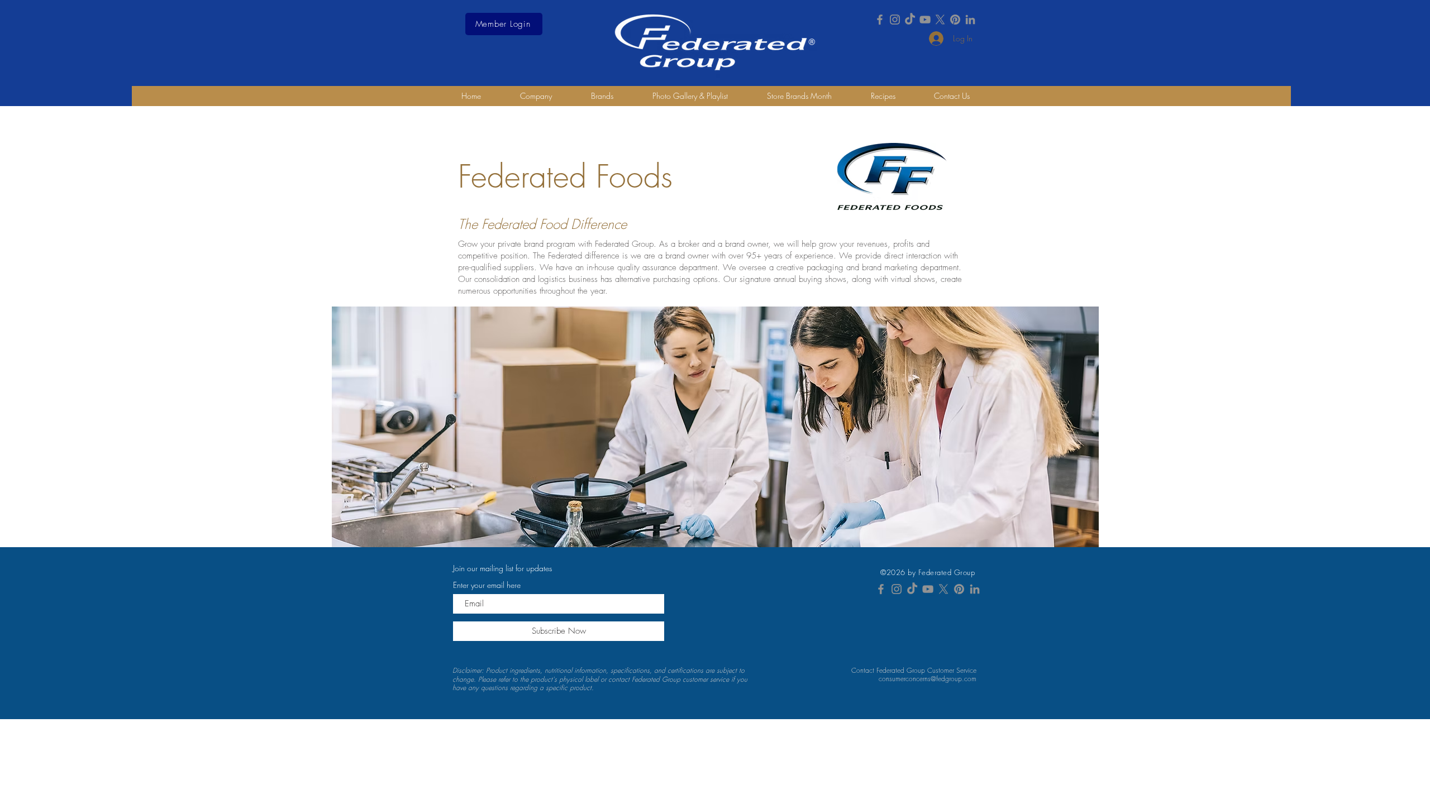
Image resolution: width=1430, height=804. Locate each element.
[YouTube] (925, 19)
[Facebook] (879, 19)
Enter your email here (487, 585)
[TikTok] (910, 19)
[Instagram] (895, 19)
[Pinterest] (955, 19)
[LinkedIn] (970, 19)
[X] (940, 19)
